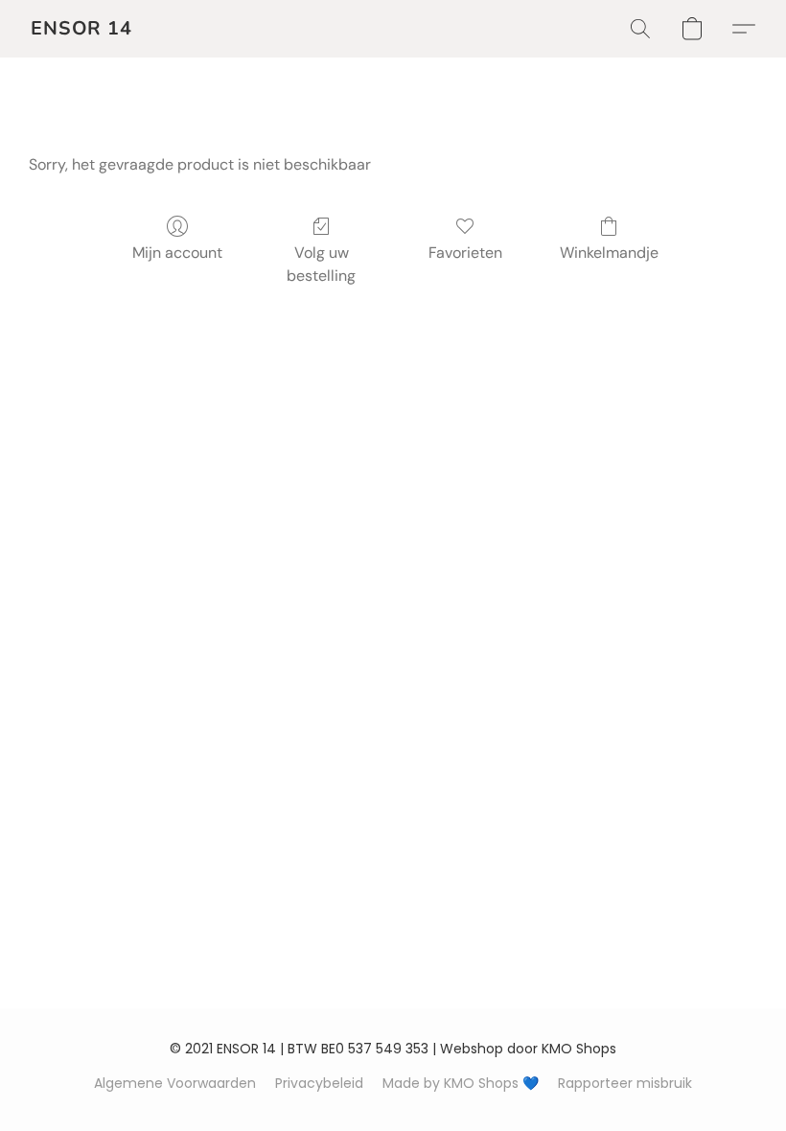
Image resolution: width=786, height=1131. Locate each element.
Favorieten (465, 252)
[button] (81, 29)
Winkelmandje (609, 252)
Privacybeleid (319, 1083)
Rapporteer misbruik (625, 1083)
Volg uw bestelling (321, 264)
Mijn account (177, 252)
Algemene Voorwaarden (175, 1083)
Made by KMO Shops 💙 (460, 1083)
